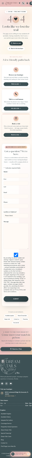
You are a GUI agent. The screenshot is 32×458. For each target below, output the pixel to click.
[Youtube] (11, 383)
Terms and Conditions (10, 291)
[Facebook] (2, 383)
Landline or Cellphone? (10, 212)
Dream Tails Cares (6, 436)
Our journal (16, 322)
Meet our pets (17, 43)
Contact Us (4, 443)
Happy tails (7, 319)
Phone (6, 202)
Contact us (16, 319)
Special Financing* (6, 433)
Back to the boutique (17, 48)
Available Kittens (6, 417)
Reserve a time (15, 134)
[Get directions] (19, 3)
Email (6, 192)
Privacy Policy (19, 289)
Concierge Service (6, 423)
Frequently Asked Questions (9, 426)
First (5, 179)
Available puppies (9, 315)
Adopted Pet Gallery (7, 420)
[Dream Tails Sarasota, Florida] (11, 3)
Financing (25, 319)
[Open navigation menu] (3, 3)
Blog (2, 440)
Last (5, 187)
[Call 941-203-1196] (23, 3)
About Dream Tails (6, 430)
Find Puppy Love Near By (8, 446)
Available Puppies (6, 413)
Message (6, 221)
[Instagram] (6, 383)
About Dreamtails (22, 315)
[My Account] (27, 3)
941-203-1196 (15, 108)
